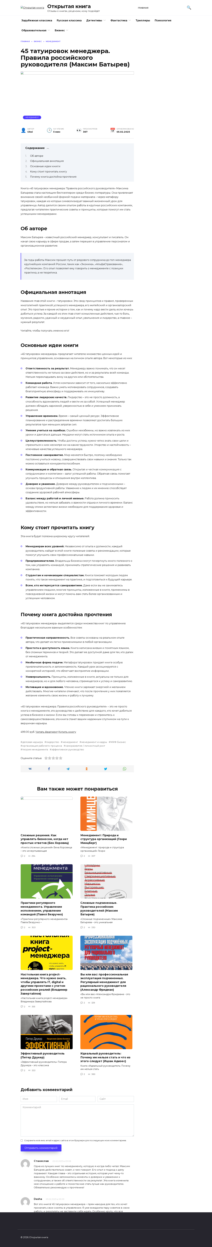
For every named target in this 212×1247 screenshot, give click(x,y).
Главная (143, 8)
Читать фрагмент (47, 731)
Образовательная (33, 30)
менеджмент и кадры (94, 742)
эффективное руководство (68, 749)
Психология (163, 20)
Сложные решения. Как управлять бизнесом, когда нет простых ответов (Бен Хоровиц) (45, 838)
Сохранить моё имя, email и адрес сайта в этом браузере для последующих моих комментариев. (75, 1140)
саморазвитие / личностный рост (85, 745)
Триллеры (143, 20)
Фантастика (119, 20)
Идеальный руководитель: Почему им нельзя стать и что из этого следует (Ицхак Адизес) (105, 1057)
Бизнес (60, 30)
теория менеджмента (35, 749)
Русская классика (69, 20)
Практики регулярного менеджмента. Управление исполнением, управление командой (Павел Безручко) (42, 908)
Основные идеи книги (45, 166)
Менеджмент (32, 117)
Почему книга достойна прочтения (53, 176)
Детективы (94, 20)
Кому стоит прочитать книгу (48, 171)
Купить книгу (67, 731)
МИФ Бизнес (118, 742)
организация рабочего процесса (42, 745)
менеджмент (70, 742)
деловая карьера (32, 742)
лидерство (52, 742)
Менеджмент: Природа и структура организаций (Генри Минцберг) (103, 838)
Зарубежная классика (36, 20)
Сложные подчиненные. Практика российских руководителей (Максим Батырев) (99, 908)
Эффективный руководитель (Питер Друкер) (43, 1055)
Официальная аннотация (47, 161)
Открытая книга (69, 6)
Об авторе (36, 155)
